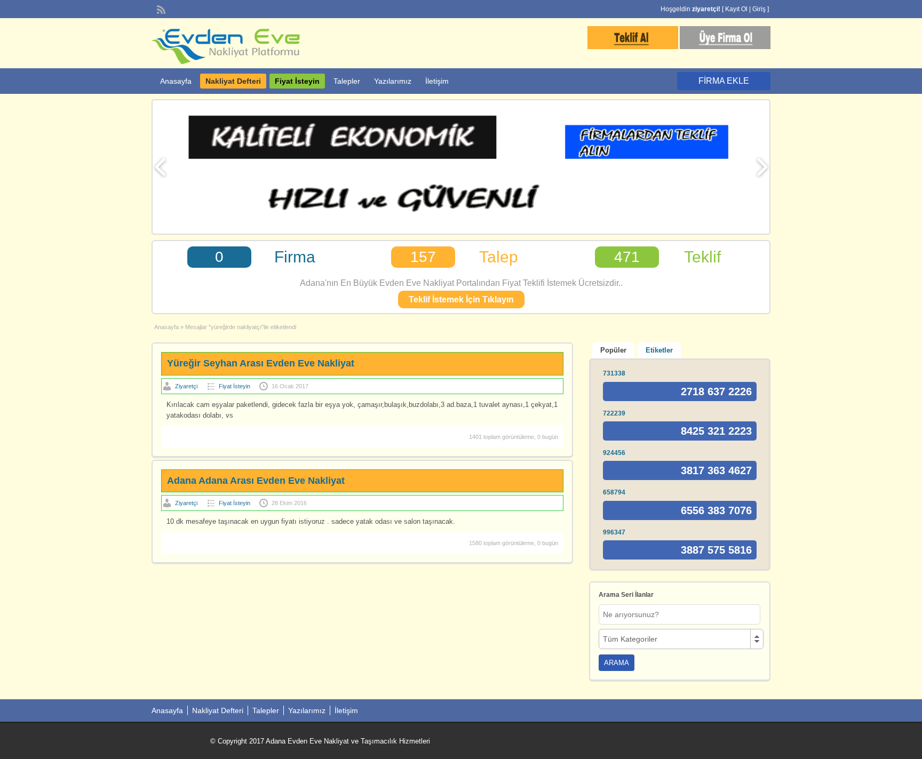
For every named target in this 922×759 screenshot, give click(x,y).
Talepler (346, 81)
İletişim (437, 81)
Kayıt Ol (736, 9)
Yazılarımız (392, 81)
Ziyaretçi (186, 386)
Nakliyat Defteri (233, 81)
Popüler (613, 350)
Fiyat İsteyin (297, 81)
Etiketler (659, 350)
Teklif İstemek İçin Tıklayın (461, 299)
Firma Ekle (723, 80)
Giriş (759, 9)
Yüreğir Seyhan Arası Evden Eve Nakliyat (260, 363)
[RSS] (160, 8)
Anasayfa (176, 81)
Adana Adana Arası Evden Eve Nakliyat (256, 480)
